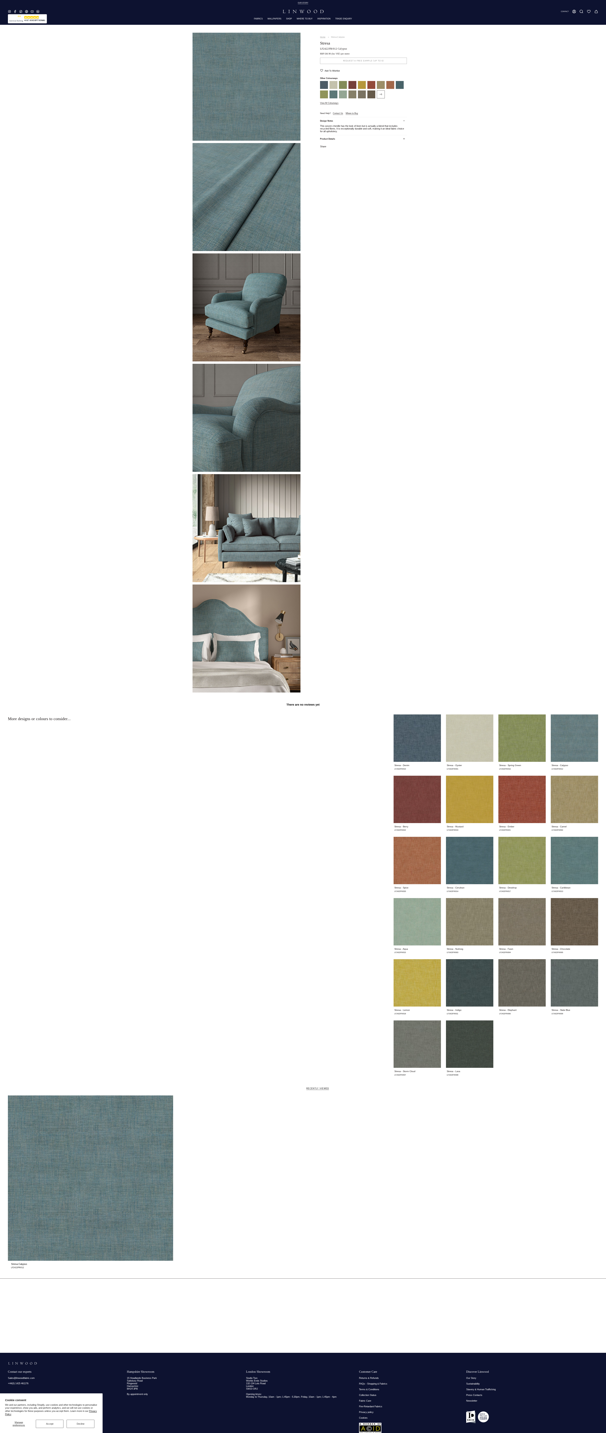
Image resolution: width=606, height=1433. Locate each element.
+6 (381, 94)
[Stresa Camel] (381, 88)
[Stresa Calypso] (90, 1178)
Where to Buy (352, 113)
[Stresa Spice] (390, 88)
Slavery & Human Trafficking (481, 1389)
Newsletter (471, 1400)
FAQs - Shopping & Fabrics (373, 1383)
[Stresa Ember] (371, 88)
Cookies (363, 1417)
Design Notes (326, 121)
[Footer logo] (22, 1363)
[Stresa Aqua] (343, 97)
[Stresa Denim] (324, 88)
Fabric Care (365, 1400)
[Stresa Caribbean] (333, 97)
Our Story (471, 1378)
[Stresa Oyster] (333, 88)
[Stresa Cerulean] (400, 88)
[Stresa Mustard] (362, 88)
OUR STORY (303, 3)
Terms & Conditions (369, 1389)
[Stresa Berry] (352, 88)
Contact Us (338, 113)
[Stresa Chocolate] (371, 97)
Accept (49, 1423)
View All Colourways (329, 103)
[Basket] (596, 11)
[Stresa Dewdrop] (324, 97)
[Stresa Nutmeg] (352, 97)
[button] (581, 11)
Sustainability (473, 1383)
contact (565, 11)
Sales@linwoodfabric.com (21, 1378)
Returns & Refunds (369, 1378)
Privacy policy (366, 1412)
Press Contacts (474, 1395)
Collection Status (367, 1395)
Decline (80, 1423)
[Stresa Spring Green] (343, 88)
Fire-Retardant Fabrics (370, 1406)
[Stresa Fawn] (362, 97)
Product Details (327, 139)
